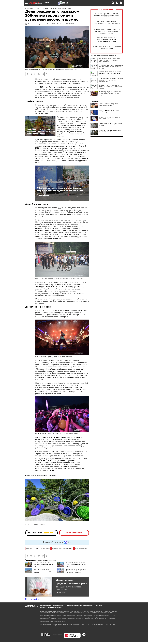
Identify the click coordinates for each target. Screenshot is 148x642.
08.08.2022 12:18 (30, 8)
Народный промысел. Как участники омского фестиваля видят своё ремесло (43, 564)
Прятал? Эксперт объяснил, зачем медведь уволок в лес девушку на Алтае (110, 73)
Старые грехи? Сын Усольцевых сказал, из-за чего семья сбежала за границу (110, 86)
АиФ (75, 69)
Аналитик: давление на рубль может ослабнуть (110, 124)
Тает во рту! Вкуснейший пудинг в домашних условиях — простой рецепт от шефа (110, 93)
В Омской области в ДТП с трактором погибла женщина (107, 47)
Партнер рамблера (57, 634)
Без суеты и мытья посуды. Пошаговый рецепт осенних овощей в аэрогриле (106, 23)
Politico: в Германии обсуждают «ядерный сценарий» (108, 104)
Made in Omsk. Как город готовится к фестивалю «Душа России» (43, 570)
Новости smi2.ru (32, 599)
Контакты (99, 605)
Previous (29, 497)
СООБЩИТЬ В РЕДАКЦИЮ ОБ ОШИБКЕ (51, 607)
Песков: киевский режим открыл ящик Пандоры (109, 111)
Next (85, 497)
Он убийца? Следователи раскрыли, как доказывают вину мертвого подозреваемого (106, 31)
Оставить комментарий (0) (74, 532)
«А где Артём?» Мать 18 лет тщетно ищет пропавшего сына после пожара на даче (110, 60)
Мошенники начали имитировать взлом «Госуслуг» (109, 117)
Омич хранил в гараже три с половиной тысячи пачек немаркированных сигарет (106, 39)
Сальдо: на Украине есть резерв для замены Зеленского (110, 131)
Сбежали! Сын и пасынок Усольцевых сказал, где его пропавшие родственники (111, 80)
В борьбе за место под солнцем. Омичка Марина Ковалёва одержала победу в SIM (60, 189)
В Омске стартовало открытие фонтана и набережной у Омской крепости (106, 15)
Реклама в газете (58, 605)
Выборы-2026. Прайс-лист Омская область (80, 605)
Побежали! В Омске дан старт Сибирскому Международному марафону (76, 564)
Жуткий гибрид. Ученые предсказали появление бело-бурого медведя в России (111, 66)
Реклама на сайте (45, 605)
